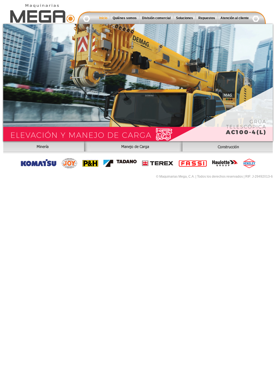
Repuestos (206, 18)
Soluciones (184, 18)
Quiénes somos (125, 18)
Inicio (103, 18)
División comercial (156, 18)
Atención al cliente (234, 18)
